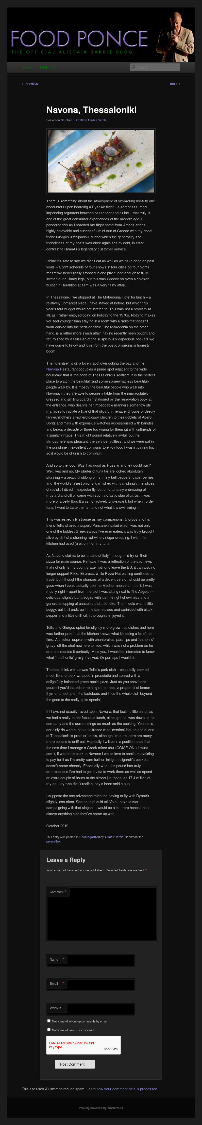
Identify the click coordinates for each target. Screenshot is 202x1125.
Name (57, 959)
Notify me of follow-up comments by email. (80, 1021)
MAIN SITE (48, 67)
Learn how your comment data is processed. (122, 1088)
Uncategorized (89, 837)
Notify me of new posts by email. (73, 1030)
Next (175, 83)
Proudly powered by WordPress (101, 1108)
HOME (28, 67)
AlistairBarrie (96, 120)
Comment (58, 892)
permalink (53, 841)
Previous (30, 83)
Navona (52, 368)
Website (55, 1007)
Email (57, 983)
